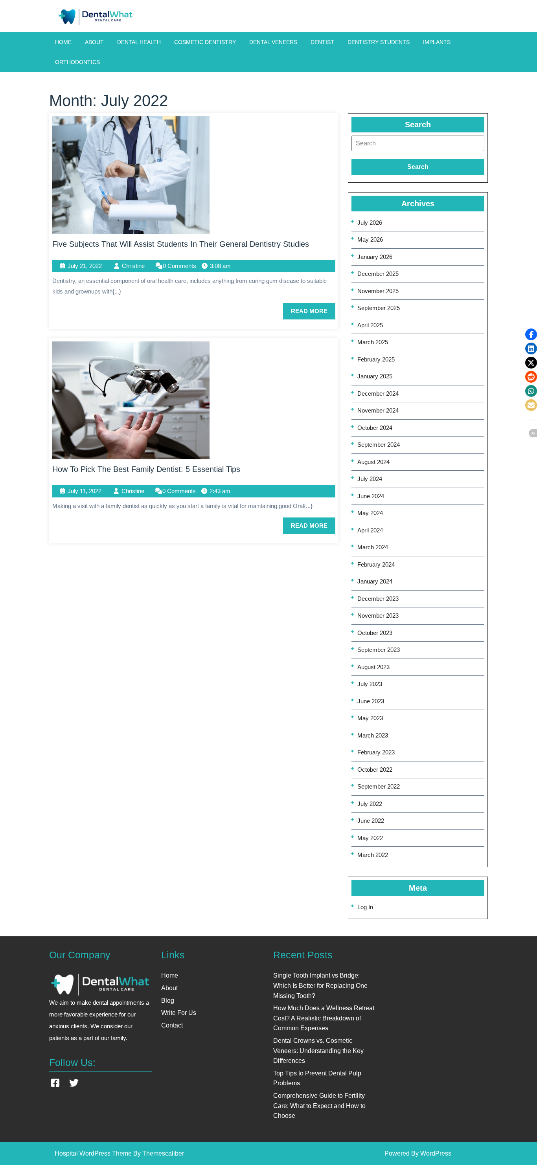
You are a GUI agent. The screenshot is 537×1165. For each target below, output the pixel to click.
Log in (365, 907)
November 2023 (378, 615)
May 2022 (370, 838)
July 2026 (369, 222)
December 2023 (378, 598)
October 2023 (374, 632)
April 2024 (370, 530)
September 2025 (378, 308)
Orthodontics (77, 62)
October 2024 (374, 427)
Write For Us (178, 1012)
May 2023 (370, 718)
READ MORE (313, 313)
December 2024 (378, 393)
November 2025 (378, 291)
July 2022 (369, 803)
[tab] (417, 143)
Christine (133, 265)
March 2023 (372, 735)
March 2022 (372, 854)
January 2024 (374, 581)
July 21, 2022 (85, 265)
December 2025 (378, 273)
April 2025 (370, 325)
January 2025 (374, 376)
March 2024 (372, 547)
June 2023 (370, 701)
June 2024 (370, 496)
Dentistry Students (379, 42)
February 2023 (376, 752)
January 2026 (374, 256)
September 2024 (378, 444)
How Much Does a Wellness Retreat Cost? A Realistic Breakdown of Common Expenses (323, 1018)
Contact (172, 1025)
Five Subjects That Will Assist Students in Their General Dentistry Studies (180, 244)
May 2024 (370, 513)
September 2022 (378, 786)
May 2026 (370, 239)
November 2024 (378, 410)
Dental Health (139, 42)
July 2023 (369, 684)
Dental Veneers (273, 42)
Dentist (322, 42)
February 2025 (376, 359)
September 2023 (378, 649)
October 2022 (374, 769)
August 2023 (373, 667)
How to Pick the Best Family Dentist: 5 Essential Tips (146, 469)
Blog (167, 1000)
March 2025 (372, 342)
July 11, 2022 (84, 491)
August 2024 (373, 462)
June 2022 (370, 820)
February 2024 (376, 564)
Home (63, 42)
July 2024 (369, 478)
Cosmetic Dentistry (205, 42)
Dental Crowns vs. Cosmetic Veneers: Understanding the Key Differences (318, 1050)
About (94, 42)
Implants (437, 42)
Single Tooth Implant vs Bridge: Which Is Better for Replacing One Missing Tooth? (320, 985)
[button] (531, 334)
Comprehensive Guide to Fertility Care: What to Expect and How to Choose (319, 1105)
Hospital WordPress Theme (93, 1153)
